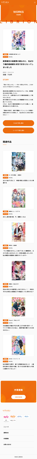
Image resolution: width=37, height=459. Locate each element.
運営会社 (6, 433)
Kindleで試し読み (19, 123)
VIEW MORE (18, 397)
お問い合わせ (7, 444)
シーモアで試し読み (18, 130)
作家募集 (6, 438)
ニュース (6, 427)
